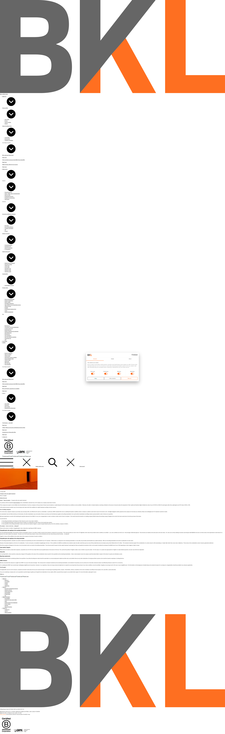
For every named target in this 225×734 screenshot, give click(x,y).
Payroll (6, 231)
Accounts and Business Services (8, 214)
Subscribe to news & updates (11, 357)
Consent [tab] (95, 358)
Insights (4, 342)
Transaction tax (8, 338)
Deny (96, 378)
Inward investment (8, 247)
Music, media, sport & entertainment (12, 193)
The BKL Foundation (9, 140)
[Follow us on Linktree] (5, 456)
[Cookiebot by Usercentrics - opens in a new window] (132, 355)
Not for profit (7, 195)
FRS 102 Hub (7, 363)
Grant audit (7, 267)
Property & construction (10, 197)
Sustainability (5, 273)
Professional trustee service (10, 309)
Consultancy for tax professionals (12, 327)
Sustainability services (9, 285)
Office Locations (8, 612)
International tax (8, 332)
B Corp (6, 120)
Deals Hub (7, 361)
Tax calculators (8, 364)
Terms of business (8, 606)
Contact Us (4, 436)
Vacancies (7, 405)
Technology (7, 199)
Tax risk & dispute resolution (10, 337)
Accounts (7, 225)
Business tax (7, 325)
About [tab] (130, 358)
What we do (4, 169)
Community (7, 137)
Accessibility (7, 598)
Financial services (8, 192)
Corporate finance (8, 245)
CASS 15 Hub (7, 360)
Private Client (5, 287)
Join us (3, 393)
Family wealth (7, 302)
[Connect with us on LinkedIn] (21, 456)
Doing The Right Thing (6, 126)
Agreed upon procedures (10, 263)
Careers (6, 584)
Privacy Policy (7, 604)
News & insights (8, 354)
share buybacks (17, 502)
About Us (4, 96)
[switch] (106, 374)
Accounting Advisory (9, 227)
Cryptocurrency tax (9, 328)
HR (5, 229)
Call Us (6, 611)
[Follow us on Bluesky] (28, 456)
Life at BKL (7, 119)
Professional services (9, 196)
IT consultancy (8, 249)
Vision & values (8, 122)
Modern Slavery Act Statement (11, 602)
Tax (3, 314)
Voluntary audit (8, 271)
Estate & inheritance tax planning (11, 331)
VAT (5, 339)
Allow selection (112, 378)
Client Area (7, 585)
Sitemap (6, 605)
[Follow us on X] (10, 456)
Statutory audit (8, 270)
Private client (7, 594)
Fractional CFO (8, 246)
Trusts (6, 310)
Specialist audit (8, 268)
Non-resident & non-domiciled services (13, 304)
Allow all (129, 378)
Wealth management (9, 311)
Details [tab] (112, 358)
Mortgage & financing (9, 303)
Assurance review (8, 264)
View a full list (3, 714)
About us (6, 580)
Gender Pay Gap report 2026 (11, 599)
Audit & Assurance (6, 251)
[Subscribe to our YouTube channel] (15, 456)
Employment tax (8, 330)
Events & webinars (8, 353)
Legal (6, 601)
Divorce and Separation (9, 299)
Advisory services (5, 233)
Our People (4, 341)
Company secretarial (9, 228)
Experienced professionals (10, 408)
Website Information (6, 597)
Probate (6, 307)
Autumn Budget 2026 (9, 358)
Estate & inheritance (9, 300)
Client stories (7, 356)
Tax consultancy (8, 335)
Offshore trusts (8, 306)
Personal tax (7, 334)
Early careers (7, 406)
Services (4, 587)
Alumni (6, 123)
